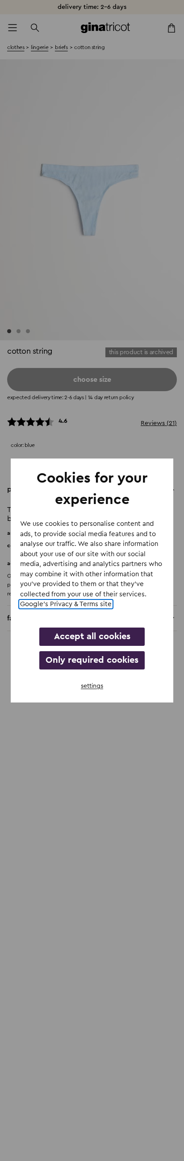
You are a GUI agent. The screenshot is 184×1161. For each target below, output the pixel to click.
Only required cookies (92, 660)
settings (92, 686)
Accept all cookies (92, 636)
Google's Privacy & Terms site (66, 604)
